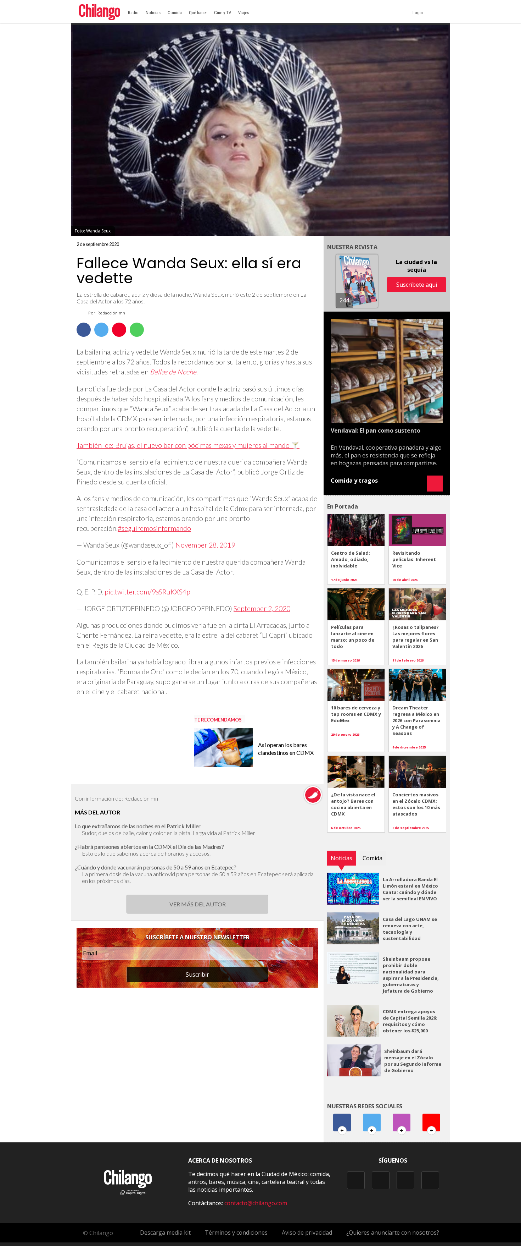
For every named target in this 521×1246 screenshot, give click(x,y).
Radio (133, 12)
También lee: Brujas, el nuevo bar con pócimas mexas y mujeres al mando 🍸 (188, 445)
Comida (175, 12)
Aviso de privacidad (307, 1232)
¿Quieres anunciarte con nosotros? (392, 1232)
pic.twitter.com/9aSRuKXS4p (147, 592)
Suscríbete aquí (416, 285)
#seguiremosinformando (154, 528)
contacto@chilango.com (255, 1203)
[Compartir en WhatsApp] (137, 330)
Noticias (153, 12)
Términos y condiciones (236, 1232)
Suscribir (197, 974)
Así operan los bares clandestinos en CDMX (286, 748)
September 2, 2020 (262, 608)
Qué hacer (198, 12)
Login (419, 12)
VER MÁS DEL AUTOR (197, 904)
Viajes (243, 12)
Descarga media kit (165, 1232)
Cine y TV (222, 12)
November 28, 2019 (205, 545)
